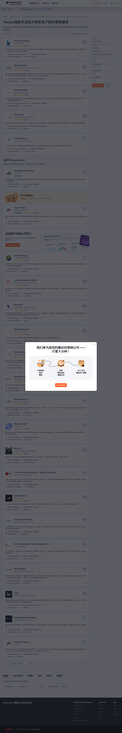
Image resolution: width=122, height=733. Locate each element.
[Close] (94, 344)
